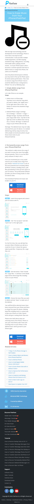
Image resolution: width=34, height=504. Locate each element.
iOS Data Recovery (10, 426)
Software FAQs (9, 472)
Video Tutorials (9, 475)
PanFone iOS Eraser (18, 163)
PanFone (13, 3)
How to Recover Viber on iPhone (14, 465)
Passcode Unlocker (10, 431)
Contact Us (8, 483)
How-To (10, 7)
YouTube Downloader (11, 434)
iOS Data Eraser (9, 423)
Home (3, 500)
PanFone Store (9, 478)
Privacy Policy (28, 500)
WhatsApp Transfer (10, 418)
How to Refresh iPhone (15, 359)
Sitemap (8, 500)
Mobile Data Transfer (11, 415)
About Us (17, 502)
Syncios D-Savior (9, 429)
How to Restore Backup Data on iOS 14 (16, 441)
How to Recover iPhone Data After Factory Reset (19, 457)
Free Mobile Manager (11, 421)
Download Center (10, 480)
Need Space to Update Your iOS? (17, 384)
